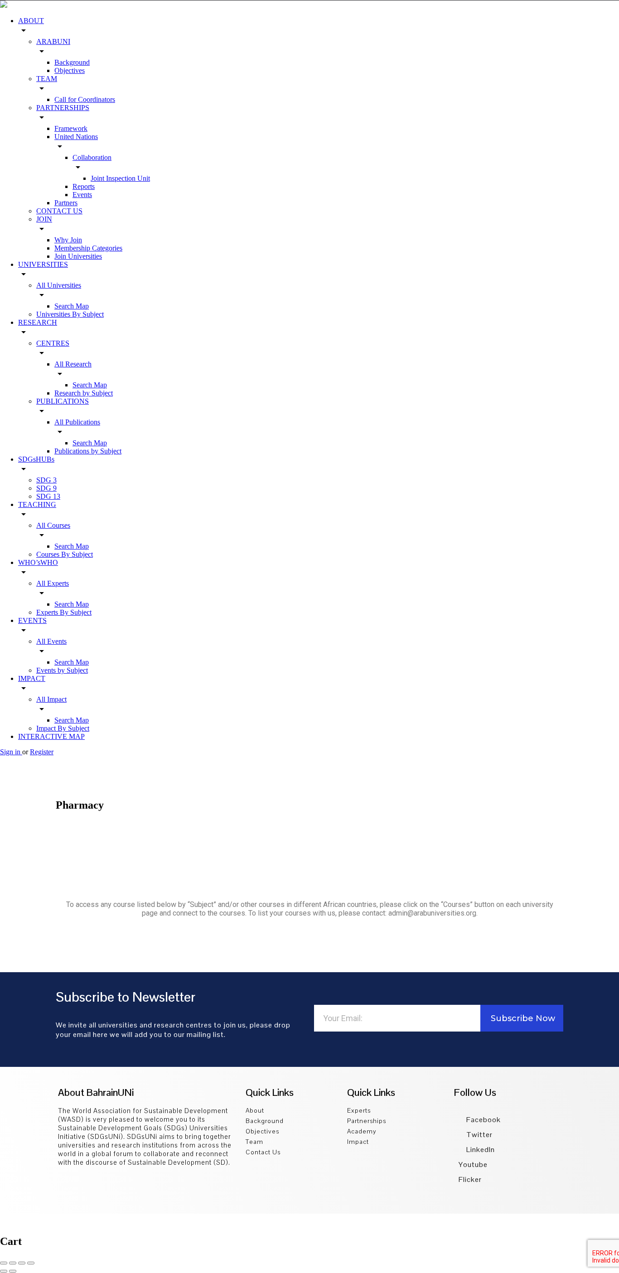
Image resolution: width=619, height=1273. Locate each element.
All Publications (77, 422)
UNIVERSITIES (43, 264)
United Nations (76, 136)
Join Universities (78, 256)
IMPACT (31, 678)
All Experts (52, 583)
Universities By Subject (70, 314)
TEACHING (37, 504)
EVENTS (32, 620)
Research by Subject (83, 393)
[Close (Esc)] (3, 1263)
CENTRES (52, 343)
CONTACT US (59, 211)
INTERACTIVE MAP (51, 736)
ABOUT (31, 20)
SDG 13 (48, 496)
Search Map (71, 306)
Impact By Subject (62, 728)
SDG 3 (46, 480)
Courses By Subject (64, 554)
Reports (84, 186)
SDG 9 (46, 488)
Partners (65, 203)
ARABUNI (53, 41)
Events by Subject (62, 670)
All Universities (58, 285)
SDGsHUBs (36, 459)
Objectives (69, 70)
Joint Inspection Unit (120, 178)
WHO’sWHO (38, 562)
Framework (70, 128)
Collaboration (92, 157)
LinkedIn (479, 1149)
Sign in (11, 752)
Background (72, 62)
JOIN (44, 219)
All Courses (53, 525)
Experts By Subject (64, 612)
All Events (51, 641)
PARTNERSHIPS (62, 107)
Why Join (68, 240)
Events (82, 194)
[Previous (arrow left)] (3, 1271)
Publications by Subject (87, 451)
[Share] (12, 1263)
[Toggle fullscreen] (21, 1263)
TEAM (46, 78)
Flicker (470, 1179)
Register (41, 752)
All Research (73, 364)
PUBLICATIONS (62, 401)
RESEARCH (37, 322)
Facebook (482, 1119)
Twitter (478, 1134)
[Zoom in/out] (30, 1263)
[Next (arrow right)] (12, 1271)
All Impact (51, 699)
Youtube (473, 1164)
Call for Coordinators (84, 99)
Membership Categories (88, 248)
